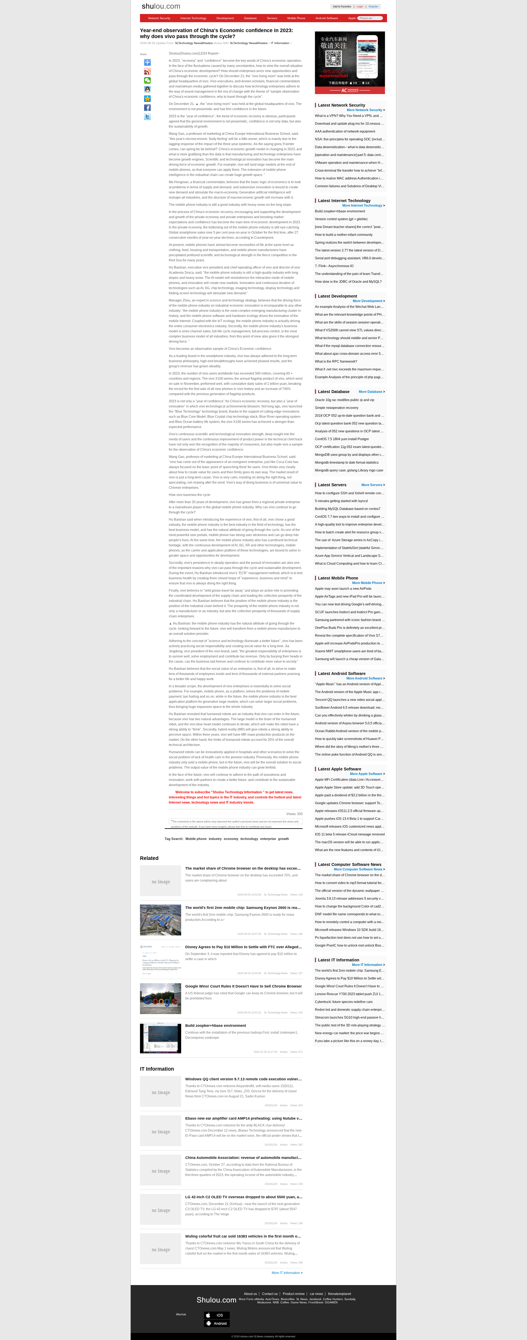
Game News (299, 1302)
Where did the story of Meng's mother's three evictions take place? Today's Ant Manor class (381, 746)
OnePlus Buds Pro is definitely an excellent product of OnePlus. (361, 627)
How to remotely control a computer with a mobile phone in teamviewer (366, 922)
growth (283, 839)
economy (231, 839)
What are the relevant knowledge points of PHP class (353, 314)
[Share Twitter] (147, 116)
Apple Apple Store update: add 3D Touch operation (352, 787)
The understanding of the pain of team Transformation (354, 274)
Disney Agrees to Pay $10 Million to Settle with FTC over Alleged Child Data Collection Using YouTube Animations (285, 947)
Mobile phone (196, 839)
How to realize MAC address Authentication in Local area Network (363, 178)
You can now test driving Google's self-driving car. (351, 604)
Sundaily (349, 1299)
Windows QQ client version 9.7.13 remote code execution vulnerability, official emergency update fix (273, 1079)
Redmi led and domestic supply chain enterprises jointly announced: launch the (372, 1009)
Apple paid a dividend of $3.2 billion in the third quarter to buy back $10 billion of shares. (379, 795)
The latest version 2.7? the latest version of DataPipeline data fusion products (371, 250)
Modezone (264, 1302)
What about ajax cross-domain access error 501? (350, 353)
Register (373, 6)
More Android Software (364, 678)
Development (225, 18)
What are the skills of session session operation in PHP (355, 322)
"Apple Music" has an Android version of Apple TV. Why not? (359, 684)
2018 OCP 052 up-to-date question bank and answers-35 (356, 415)
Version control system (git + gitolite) (341, 219)
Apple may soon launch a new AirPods (343, 588)
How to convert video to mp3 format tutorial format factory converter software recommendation (382, 883)
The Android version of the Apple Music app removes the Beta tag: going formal (372, 692)
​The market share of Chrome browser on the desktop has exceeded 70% (248, 868)
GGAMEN (331, 1302)
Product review (294, 1294)
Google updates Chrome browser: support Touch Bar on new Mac (362, 803)
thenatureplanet (339, 1294)
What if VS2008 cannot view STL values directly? (351, 330)
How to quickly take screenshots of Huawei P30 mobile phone (360, 739)
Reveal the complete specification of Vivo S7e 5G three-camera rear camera (370, 635)
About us (250, 1294)
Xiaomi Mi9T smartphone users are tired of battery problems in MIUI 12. (366, 651)
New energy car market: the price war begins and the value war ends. (365, 1033)
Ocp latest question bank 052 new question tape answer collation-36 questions (372, 423)
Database (250, 18)
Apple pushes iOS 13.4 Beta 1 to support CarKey (350, 818)
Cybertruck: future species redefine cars (344, 1002)
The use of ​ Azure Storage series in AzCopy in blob (352, 540)
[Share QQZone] (147, 98)
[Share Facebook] (147, 107)
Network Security (159, 18)
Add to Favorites (342, 6)
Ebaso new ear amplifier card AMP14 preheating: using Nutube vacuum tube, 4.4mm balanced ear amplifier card (283, 1118)
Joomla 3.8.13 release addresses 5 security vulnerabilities (357, 898)
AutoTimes (272, 1299)
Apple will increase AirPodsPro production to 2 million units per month (365, 643)
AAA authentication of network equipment (345, 131)
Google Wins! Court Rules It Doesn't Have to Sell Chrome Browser (243, 986)
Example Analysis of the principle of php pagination (352, 377)
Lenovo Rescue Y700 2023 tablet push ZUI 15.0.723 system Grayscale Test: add (373, 994)
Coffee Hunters (333, 1299)
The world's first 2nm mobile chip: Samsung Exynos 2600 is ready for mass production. (262, 908)
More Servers (371, 485)
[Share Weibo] (147, 71)
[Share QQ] (147, 89)
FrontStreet (315, 1302)
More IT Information (286, 1273)
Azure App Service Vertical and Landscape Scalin (351, 555)
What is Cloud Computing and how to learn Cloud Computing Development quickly (375, 563)
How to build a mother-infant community (344, 234)
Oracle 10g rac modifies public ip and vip (344, 400)
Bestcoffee (288, 1299)
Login (360, 6)
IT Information (280, 43)
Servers (272, 18)
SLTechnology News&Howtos (194, 43)
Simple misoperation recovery (336, 407)
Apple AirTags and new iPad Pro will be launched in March (357, 596)
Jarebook (315, 1299)
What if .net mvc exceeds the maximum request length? (355, 369)
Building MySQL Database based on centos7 (347, 509)
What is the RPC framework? (336, 361)
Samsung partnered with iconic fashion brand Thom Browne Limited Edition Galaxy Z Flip (380, 620)
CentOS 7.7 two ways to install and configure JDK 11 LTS (357, 516)
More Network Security (364, 110)
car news (316, 1294)
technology (249, 839)
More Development (367, 301)
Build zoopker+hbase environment (215, 1026)
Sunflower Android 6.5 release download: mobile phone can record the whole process (377, 707)
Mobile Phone (296, 18)
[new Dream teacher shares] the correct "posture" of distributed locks (364, 227)
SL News (302, 1299)
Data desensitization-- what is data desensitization (351, 147)
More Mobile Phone (367, 583)
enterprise (268, 839)
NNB (276, 1302)
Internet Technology (193, 18)
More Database (370, 391)
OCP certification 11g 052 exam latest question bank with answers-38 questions (373, 447)
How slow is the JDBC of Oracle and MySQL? (348, 281)
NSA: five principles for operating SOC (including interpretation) (361, 139)
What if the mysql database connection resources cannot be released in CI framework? (378, 346)
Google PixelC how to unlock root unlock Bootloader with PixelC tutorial (367, 945)
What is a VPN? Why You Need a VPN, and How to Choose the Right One (369, 115)
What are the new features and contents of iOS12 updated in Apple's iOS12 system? (376, 850)
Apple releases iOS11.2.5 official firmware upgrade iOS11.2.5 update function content (377, 811)
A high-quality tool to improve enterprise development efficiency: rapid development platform (381, 524)
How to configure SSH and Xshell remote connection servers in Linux (365, 493)
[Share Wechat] (147, 80)
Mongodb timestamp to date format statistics (347, 462)
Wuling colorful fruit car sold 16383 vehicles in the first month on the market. (252, 1236)
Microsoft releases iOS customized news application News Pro (360, 826)
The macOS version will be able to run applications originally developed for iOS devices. (379, 842)
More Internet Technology (362, 205)
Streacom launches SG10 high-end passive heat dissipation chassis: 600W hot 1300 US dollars (384, 1017)
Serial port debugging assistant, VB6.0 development (353, 258)
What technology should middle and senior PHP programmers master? (366, 338)
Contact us (270, 1294)
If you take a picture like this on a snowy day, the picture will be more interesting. (373, 1041)
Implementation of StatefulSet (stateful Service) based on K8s (359, 548)
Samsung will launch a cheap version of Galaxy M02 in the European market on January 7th (382, 659)
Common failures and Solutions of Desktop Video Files (355, 186)
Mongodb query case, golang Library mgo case (349, 470)
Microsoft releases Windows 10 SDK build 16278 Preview (357, 930)
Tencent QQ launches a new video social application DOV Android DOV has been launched (381, 699)
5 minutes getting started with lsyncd (341, 501)
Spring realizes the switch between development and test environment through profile (377, 242)
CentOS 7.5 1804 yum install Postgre (342, 439)
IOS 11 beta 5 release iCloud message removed (350, 834)
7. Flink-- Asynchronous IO (334, 266)
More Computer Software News (358, 869)
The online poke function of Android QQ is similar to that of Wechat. (363, 754)
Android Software (327, 18)
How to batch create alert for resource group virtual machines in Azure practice (371, 532)
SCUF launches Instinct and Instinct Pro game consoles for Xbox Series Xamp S (373, 612)
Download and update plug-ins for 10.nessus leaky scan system (361, 123)
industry (215, 839)
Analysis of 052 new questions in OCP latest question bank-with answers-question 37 (377, 431)
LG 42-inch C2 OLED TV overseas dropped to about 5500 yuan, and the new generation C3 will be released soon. (284, 1197)
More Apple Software (366, 774)
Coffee (284, 1302)
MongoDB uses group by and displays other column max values (361, 454)
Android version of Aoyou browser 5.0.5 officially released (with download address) (375, 723)
